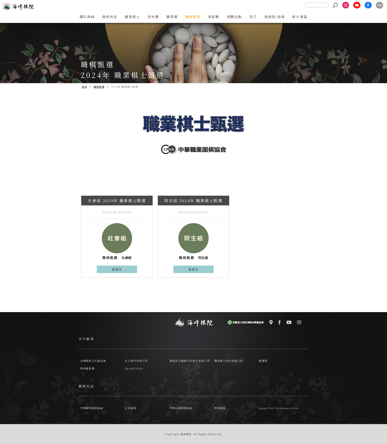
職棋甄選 (99, 86)
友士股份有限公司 (136, 361)
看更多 (117, 269)
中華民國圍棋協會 (181, 408)
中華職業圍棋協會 (91, 408)
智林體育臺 (87, 368)
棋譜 (379, 5)
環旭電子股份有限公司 (228, 361)
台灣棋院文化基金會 (93, 361)
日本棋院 (130, 408)
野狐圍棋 (220, 408)
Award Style (134, 368)
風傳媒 (263, 361)
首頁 (84, 86)
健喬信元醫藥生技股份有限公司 (190, 361)
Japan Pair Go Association (279, 408)
